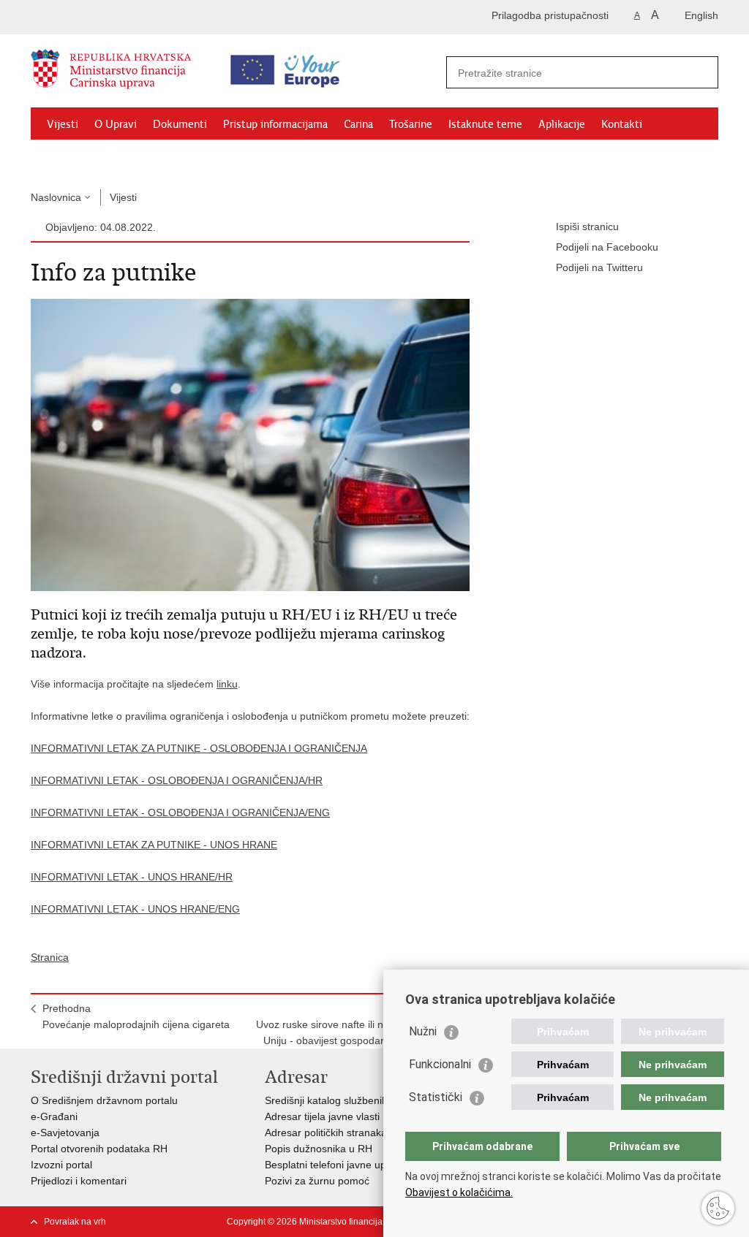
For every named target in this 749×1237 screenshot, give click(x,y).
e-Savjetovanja (65, 1132)
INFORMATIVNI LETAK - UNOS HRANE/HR (132, 877)
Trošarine (410, 124)
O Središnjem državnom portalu (104, 1100)
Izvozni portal (61, 1165)
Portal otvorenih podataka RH (99, 1148)
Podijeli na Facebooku (607, 247)
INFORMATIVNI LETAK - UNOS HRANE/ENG (135, 909)
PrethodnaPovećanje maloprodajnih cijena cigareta (136, 1016)
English (701, 15)
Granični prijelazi (86, 157)
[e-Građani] (93, 17)
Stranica (50, 957)
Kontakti (621, 124)
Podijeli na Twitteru (599, 267)
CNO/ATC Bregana (185, 157)
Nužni (423, 1031)
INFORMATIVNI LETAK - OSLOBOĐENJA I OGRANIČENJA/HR (177, 780)
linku (227, 684)
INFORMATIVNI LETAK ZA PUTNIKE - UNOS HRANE (154, 844)
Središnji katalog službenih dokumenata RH (365, 1100)
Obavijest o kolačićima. (459, 1192)
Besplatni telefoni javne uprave (336, 1165)
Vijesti (62, 124)
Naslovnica (56, 197)
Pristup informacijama (275, 124)
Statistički (435, 1097)
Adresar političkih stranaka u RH (339, 1132)
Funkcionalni (440, 1064)
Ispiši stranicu (587, 226)
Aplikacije (561, 124)
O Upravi (115, 124)
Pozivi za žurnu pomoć (317, 1181)
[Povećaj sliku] (250, 444)
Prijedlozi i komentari (79, 1181)
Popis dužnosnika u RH (318, 1148)
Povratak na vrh (75, 1222)
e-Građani (54, 1116)
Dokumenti (180, 124)
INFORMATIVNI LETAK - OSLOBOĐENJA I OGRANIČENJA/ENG (180, 812)
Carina (358, 124)
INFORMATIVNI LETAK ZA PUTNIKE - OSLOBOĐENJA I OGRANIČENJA (199, 748)
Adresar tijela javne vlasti (322, 1116)
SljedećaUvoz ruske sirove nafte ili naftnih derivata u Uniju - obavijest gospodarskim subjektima (357, 1024)
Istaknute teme (485, 124)
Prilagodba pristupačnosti (550, 15)
